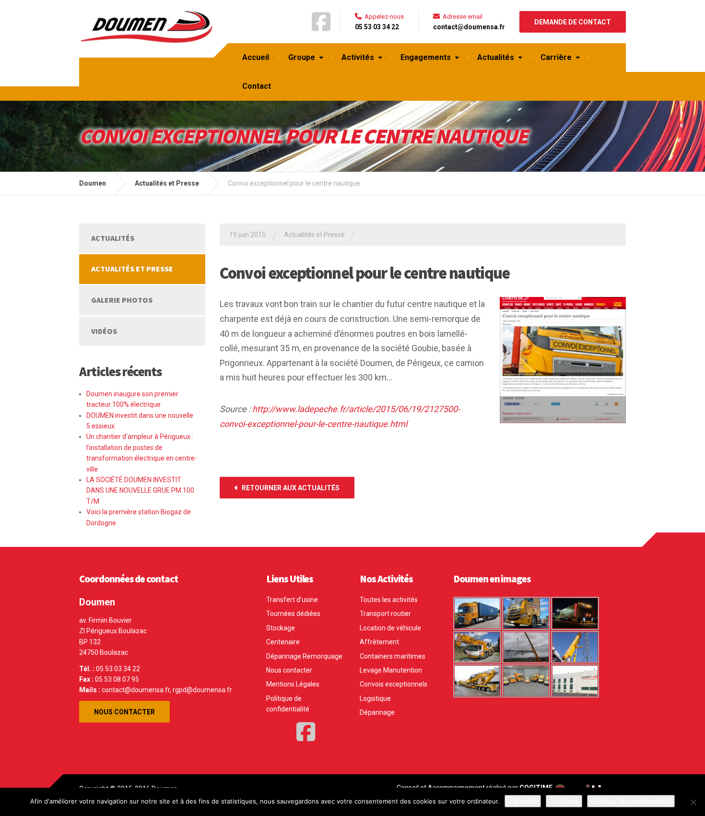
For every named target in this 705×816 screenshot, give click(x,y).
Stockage (280, 628)
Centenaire (283, 642)
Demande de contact (572, 22)
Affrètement (379, 642)
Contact (256, 86)
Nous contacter (124, 712)
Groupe (301, 57)
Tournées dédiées (293, 613)
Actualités (495, 57)
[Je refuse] (693, 802)
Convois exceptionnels (393, 684)
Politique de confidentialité (287, 704)
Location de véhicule (390, 628)
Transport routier (385, 613)
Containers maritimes (392, 656)
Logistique (375, 698)
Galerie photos (122, 300)
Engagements (425, 57)
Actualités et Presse (314, 234)
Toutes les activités (389, 599)
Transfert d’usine (292, 599)
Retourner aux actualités (290, 488)
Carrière (556, 57)
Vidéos (104, 331)
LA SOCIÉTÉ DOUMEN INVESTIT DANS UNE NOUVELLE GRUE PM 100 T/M (140, 490)
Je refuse (564, 801)
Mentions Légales (292, 684)
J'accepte (522, 801)
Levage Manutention (391, 670)
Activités (357, 57)
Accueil (255, 57)
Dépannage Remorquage (304, 656)
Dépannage (377, 712)
